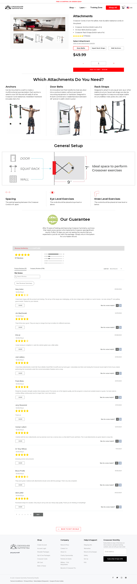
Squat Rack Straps (98, 48)
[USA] (129, 8)
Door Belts (81, 48)
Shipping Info (88, 545)
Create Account (42, 545)
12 (117, 349)
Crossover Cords (42, 559)
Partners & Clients (66, 559)
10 (117, 373)
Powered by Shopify (33, 578)
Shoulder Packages (43, 552)
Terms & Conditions (16, 581)
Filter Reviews (18, 273)
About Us (63, 552)
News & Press (65, 545)
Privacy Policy (28, 581)
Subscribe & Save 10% (115, 559)
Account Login (41, 548)
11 (120, 441)
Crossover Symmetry (21, 578)
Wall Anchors (116, 48)
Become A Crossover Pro (68, 568)
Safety (86, 555)
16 (120, 485)
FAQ (85, 562)
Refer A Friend (41, 566)
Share (20, 305)
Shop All (113, 7)
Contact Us (64, 548)
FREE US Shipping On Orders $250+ (69, 1)
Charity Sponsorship (67, 555)
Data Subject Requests (41, 581)
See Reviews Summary (24, 283)
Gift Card (40, 562)
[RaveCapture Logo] (34, 248)
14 (120, 397)
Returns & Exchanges (90, 552)
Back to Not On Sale (70, 529)
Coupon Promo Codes (56, 581)
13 (117, 397)
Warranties (87, 548)
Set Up (86, 559)
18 (117, 485)
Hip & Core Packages (43, 555)
